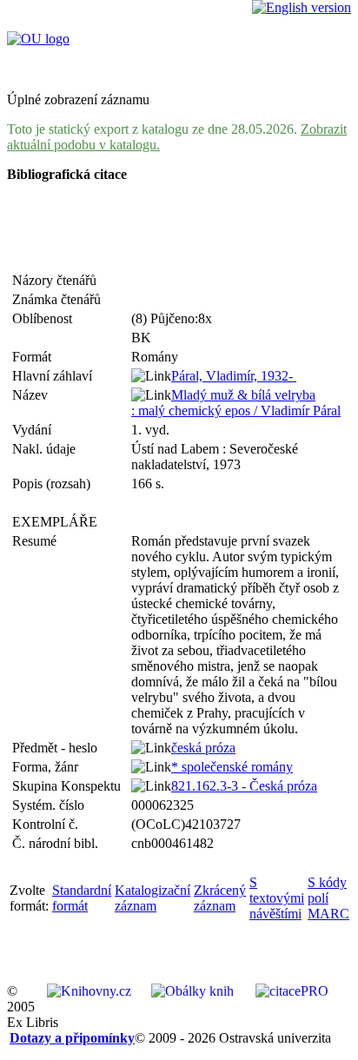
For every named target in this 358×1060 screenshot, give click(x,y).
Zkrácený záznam (220, 898)
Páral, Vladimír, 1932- (233, 375)
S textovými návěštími (276, 898)
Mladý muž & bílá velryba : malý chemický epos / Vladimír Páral (236, 403)
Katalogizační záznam (152, 898)
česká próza (203, 747)
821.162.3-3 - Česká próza (244, 785)
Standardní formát (81, 898)
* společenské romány (232, 766)
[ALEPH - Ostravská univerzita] (38, 38)
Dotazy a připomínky (72, 1037)
